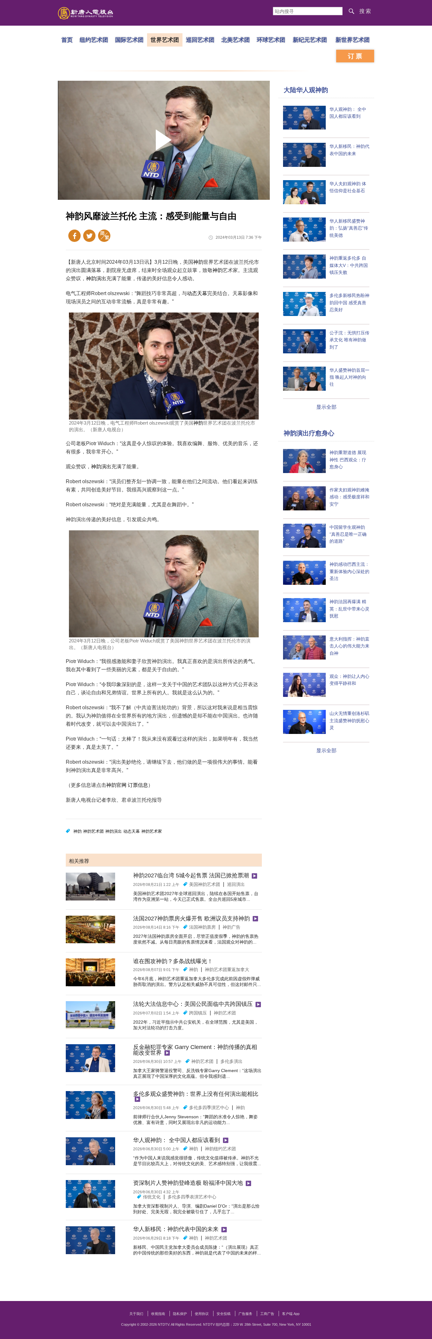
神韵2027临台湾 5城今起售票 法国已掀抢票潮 (191, 875)
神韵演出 (96, 278)
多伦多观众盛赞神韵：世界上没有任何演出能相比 (195, 1094)
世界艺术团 (165, 39)
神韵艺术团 (93, 831)
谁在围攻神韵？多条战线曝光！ (173, 961)
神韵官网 (116, 785)
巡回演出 (236, 884)
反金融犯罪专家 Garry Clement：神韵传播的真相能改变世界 (195, 1050)
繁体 (104, 236)
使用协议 (202, 1314)
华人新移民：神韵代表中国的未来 (176, 1229)
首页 (67, 39)
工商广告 (267, 1314)
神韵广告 (231, 927)
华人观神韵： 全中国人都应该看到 (176, 1140)
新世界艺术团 (353, 39)
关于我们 (136, 1314)
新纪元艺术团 (310, 39)
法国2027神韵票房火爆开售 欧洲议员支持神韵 (191, 918)
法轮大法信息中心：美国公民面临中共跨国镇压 (193, 1004)
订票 (356, 56)
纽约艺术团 (94, 39)
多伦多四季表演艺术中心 (192, 1196)
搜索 (365, 11)
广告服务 (245, 1314)
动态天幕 (197, 293)
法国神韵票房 (202, 927)
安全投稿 (224, 1314)
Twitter (89, 236)
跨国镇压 (198, 1012)
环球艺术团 (271, 39)
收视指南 (158, 1314)
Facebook (74, 236)
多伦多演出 (231, 1061)
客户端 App (290, 1314)
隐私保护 (180, 1314)
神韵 (198, 262)
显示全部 (326, 407)
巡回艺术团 (200, 39)
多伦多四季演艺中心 (209, 1107)
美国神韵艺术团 (204, 884)
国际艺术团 (129, 39)
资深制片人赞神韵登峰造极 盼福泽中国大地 (188, 1183)
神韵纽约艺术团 (220, 1148)
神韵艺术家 (151, 831)
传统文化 (152, 1196)
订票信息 (138, 785)
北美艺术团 (235, 39)
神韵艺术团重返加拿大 (227, 969)
